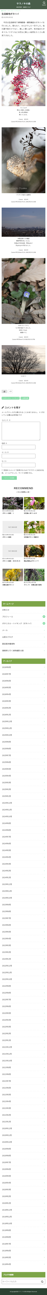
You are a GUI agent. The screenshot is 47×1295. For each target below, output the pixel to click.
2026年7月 (6, 674)
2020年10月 (7, 1142)
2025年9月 (6, 742)
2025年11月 (7, 728)
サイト (4, 461)
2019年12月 (7, 1210)
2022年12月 (7, 966)
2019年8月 (6, 1237)
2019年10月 (7, 1223)
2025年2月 (6, 789)
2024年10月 (7, 816)
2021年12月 (7, 1047)
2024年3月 (6, 864)
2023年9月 (6, 905)
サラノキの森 (23, 3)
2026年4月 (6, 694)
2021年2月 (6, 1115)
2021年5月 (6, 1095)
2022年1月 (6, 1040)
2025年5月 (6, 769)
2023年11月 (7, 891)
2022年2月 (6, 1034)
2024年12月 (7, 803)
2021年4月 (6, 1101)
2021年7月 (6, 1081)
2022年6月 (6, 1006)
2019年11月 (7, 1217)
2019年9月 (6, 1230)
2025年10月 (7, 735)
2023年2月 (6, 952)
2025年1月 (6, 796)
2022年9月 (6, 986)
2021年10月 (7, 1061)
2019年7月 (6, 1244)
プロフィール (7, 617)
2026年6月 (6, 681)
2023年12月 (7, 884)
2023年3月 (6, 945)
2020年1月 (6, 1203)
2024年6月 (6, 844)
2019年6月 (6, 1251)
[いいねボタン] (4, 391)
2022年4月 (6, 1020)
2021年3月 (6, 1108)
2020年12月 (7, 1128)
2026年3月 (6, 701)
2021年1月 (6, 1122)
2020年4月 (6, 1183)
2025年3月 (6, 783)
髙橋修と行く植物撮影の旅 (13, 651)
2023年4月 (6, 939)
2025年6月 (6, 762)
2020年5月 (6, 1176)
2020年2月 (6, 1196)
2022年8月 (6, 993)
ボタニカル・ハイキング (11, 398)
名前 (4, 443)
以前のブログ (7, 637)
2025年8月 (6, 749)
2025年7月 (6, 755)
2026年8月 (6, 667)
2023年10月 (7, 898)
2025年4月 (6, 776)
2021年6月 (6, 1088)
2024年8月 (6, 830)
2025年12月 (7, 721)
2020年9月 (6, 1149)
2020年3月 (6, 1190)
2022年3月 (6, 1027)
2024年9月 (6, 823)
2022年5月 (6, 1013)
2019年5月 (6, 1257)
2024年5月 (6, 850)
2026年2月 (6, 708)
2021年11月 (7, 1054)
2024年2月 (6, 871)
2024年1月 (6, 877)
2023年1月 (6, 959)
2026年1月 (6, 715)
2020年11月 (7, 1135)
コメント (6, 420)
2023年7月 (6, 918)
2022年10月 (7, 979)
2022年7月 (6, 1000)
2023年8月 (6, 911)
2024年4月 (6, 857)
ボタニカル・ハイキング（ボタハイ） (17, 623)
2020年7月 (6, 1162)
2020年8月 (6, 1156)
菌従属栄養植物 (8, 644)
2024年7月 (6, 837)
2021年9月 (6, 1067)
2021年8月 (6, 1074)
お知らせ (5, 610)
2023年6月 (6, 925)
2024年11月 (7, 810)
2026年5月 (6, 688)
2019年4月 (6, 1264)
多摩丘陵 (25, 398)
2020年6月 (6, 1169)
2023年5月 (6, 932)
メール (5, 452)
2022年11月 (7, 973)
